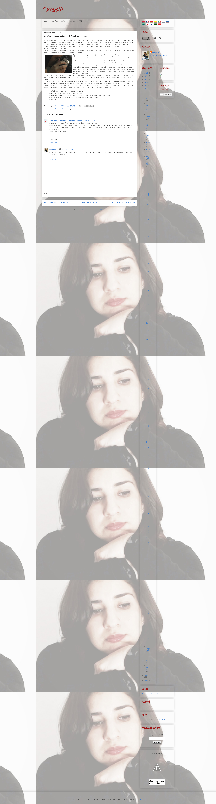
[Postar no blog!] (87, 106)
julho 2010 (148, 143)
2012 (146, 82)
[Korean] (152, 25)
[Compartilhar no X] (89, 106)
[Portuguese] (144, 25)
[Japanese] (148, 25)
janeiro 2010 (148, 668)
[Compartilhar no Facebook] (91, 106)
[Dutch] (164, 22)
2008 (146, 680)
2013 (146, 79)
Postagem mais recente (56, 203)
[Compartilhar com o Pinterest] (93, 106)
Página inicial (90, 203)
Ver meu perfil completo (158, 55)
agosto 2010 (148, 136)
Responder (54, 142)
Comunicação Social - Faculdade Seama (66, 120)
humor (68, 109)
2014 (146, 76)
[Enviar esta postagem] (80, 106)
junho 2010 (148, 150)
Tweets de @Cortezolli (150, 694)
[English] (144, 22)
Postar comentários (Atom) (93, 210)
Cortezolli (52, 10)
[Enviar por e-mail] (85, 106)
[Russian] (168, 22)
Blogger (138, 799)
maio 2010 (148, 157)
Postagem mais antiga (123, 203)
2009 (146, 675)
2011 (146, 85)
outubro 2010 (148, 117)
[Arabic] (156, 25)
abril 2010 (147, 164)
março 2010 (148, 649)
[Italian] (160, 22)
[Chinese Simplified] (160, 25)
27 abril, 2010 (89, 120)
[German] (152, 22)
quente (74, 109)
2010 (146, 88)
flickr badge (162, 720)
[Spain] (156, 22)
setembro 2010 (148, 127)
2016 (146, 73)
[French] (148, 22)
